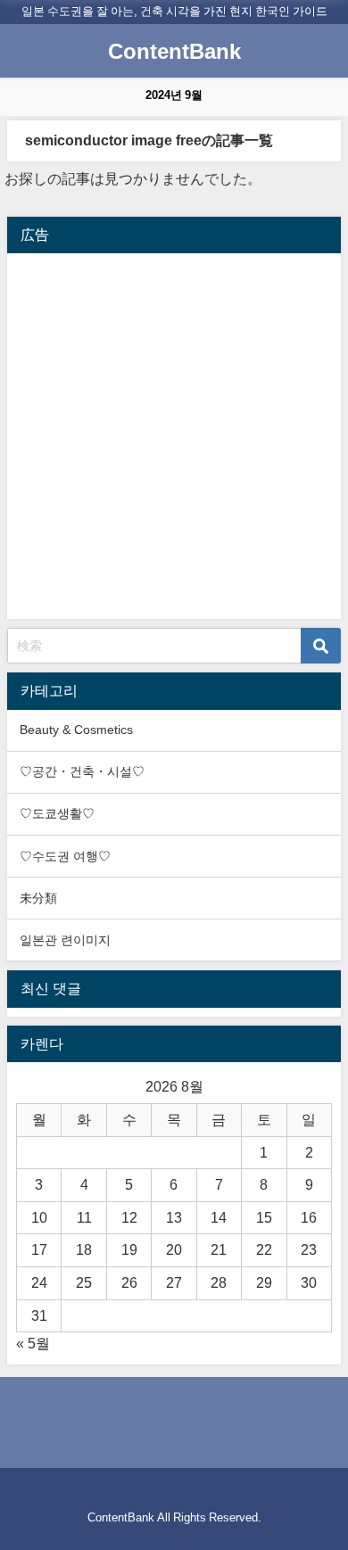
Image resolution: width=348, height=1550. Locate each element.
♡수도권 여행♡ (65, 856)
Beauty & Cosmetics (76, 729)
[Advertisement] (174, 436)
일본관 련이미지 (65, 940)
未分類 (38, 898)
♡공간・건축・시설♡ (82, 771)
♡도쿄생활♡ (57, 813)
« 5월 (33, 1343)
